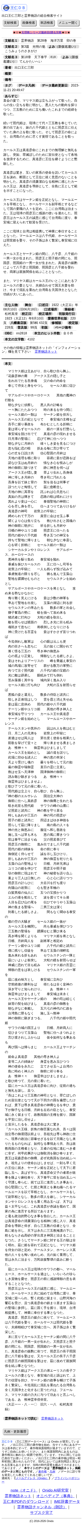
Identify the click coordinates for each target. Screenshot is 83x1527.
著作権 (42, 1471)
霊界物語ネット (46, 351)
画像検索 (28, 22)
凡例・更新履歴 (15, 1431)
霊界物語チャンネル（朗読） (42, 1507)
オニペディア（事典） (55, 1496)
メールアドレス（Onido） (32, 1478)
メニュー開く (68, 22)
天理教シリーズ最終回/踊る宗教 (41, 32)
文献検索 (10, 22)
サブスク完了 (41, 1513)
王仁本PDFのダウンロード (26, 1501)
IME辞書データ (67, 1501)
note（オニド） (24, 1490)
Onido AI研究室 (55, 1490)
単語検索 (46, 22)
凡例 (52, 1471)
